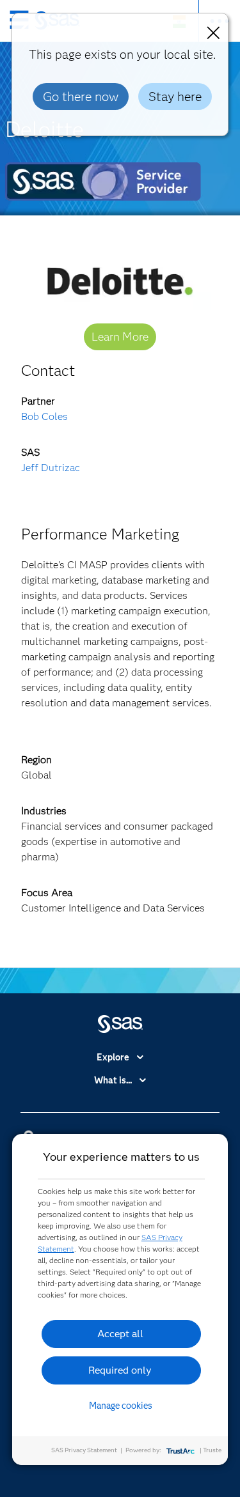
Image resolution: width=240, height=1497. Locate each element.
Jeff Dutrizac (50, 468)
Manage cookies (120, 1405)
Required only (120, 1370)
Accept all (120, 1334)
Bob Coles (44, 416)
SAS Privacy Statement (84, 1450)
